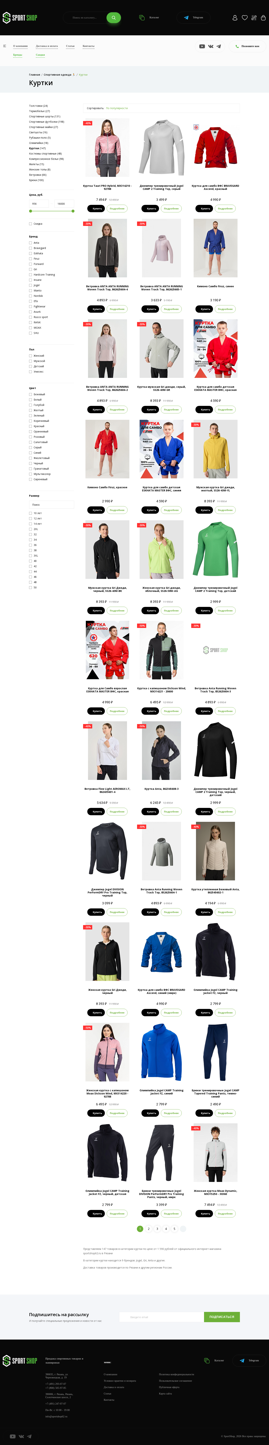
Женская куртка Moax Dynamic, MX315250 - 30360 (215, 1192)
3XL (219, 1075)
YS (111, 1175)
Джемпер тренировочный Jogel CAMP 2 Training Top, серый (161, 187)
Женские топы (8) (40, 169)
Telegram (198, 17)
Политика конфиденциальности (176, 1374)
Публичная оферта (169, 1387)
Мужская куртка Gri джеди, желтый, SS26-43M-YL (215, 489)
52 (107, 673)
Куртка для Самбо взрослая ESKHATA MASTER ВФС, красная (107, 690)
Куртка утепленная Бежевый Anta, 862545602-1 (215, 891)
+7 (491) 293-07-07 (55, 1384)
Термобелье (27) (39, 111)
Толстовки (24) (38, 105)
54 (215, 170)
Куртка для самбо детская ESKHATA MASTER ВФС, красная (215, 388)
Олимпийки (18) (38, 143)
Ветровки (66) (37, 174)
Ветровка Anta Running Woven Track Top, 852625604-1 (161, 891)
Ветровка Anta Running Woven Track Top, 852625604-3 (215, 690)
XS (104, 170)
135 (97, 472)
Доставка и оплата (47, 46)
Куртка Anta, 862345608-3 (162, 789)
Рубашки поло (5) (40, 137)
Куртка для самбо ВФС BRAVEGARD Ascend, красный (215, 187)
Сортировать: (95, 108)
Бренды (17, 54)
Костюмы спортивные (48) (45, 153)
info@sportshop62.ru (56, 1416)
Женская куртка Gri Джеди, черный (107, 991)
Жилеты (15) (36, 164)
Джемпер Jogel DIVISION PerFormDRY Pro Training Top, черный (107, 892)
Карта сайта (165, 1393)
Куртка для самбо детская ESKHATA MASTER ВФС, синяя (161, 489)
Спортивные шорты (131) (44, 116)
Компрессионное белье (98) (46, 159)
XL (165, 170)
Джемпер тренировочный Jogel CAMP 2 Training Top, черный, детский (215, 792)
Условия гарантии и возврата (120, 1380)
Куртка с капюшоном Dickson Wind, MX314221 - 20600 (161, 690)
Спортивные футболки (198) (46, 121)
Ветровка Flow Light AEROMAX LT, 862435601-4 (107, 790)
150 (219, 271)
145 (111, 472)
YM (215, 572)
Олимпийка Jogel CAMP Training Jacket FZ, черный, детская (107, 1192)
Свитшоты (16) (38, 132)
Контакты (88, 46)
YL (222, 572)
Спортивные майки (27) (43, 127)
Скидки (40, 54)
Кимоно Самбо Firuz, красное (107, 487)
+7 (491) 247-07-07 (55, 1403)
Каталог (154, 17)
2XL (114, 572)
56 (168, 974)
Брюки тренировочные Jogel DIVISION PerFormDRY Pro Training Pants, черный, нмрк (161, 1194)
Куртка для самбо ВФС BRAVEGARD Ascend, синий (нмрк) (161, 991)
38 (219, 371)
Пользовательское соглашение (175, 1380)
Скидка (38, 223)
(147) (37, 148)
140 (212, 271)
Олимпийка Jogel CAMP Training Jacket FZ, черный (216, 991)
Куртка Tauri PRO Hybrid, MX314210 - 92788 (107, 187)
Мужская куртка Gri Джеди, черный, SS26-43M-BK (107, 589)
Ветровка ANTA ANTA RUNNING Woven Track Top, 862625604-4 (107, 287)
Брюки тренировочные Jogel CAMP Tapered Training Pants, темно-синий (215, 1093)
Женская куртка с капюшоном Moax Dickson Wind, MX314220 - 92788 (107, 1093)
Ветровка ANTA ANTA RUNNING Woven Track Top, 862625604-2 (107, 388)
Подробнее (117, 208)
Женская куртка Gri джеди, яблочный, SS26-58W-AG (161, 589)
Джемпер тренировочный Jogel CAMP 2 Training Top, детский (215, 589)
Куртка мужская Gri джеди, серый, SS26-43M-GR (161, 388)
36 (161, 472)
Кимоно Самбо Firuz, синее (215, 286)
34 (212, 371)
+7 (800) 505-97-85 (55, 1388)
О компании (20, 46)
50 (101, 673)
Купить (97, 208)
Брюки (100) (36, 180)
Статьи (70, 46)
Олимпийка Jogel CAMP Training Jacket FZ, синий (162, 1092)
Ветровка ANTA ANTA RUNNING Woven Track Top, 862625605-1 (161, 287)
